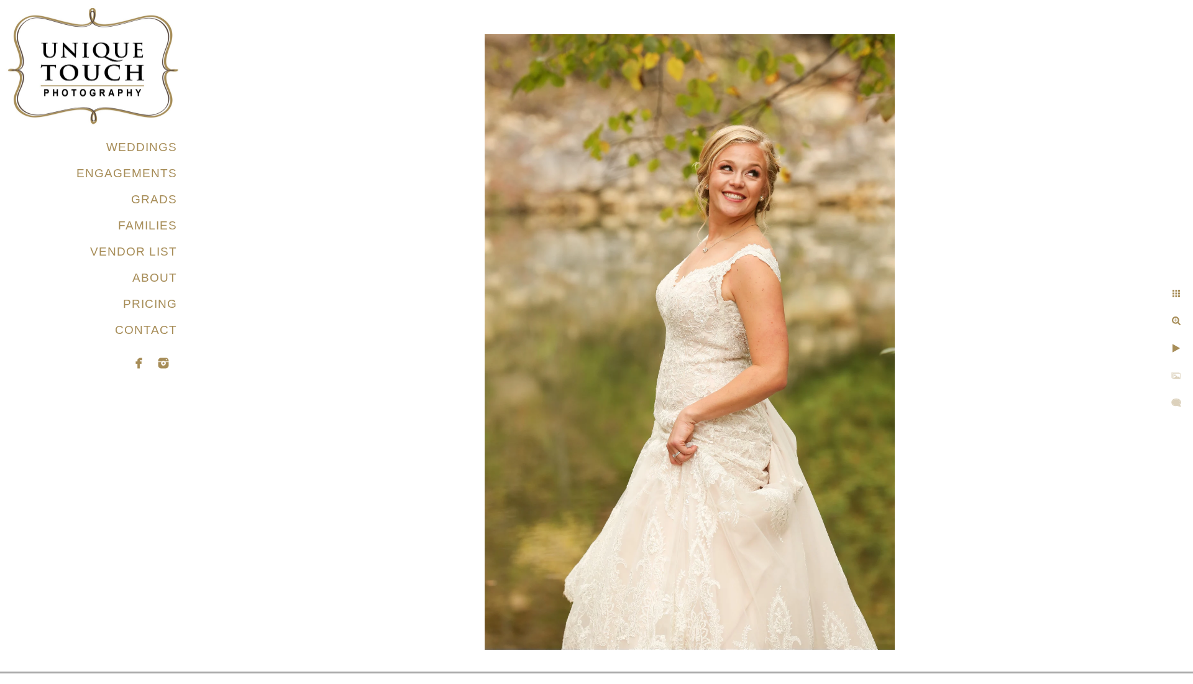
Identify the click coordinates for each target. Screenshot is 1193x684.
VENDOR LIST (133, 251)
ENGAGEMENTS (126, 173)
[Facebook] (139, 363)
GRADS (154, 199)
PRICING (150, 303)
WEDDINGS (141, 147)
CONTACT (146, 329)
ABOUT (154, 277)
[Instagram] (163, 363)
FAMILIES (147, 225)
